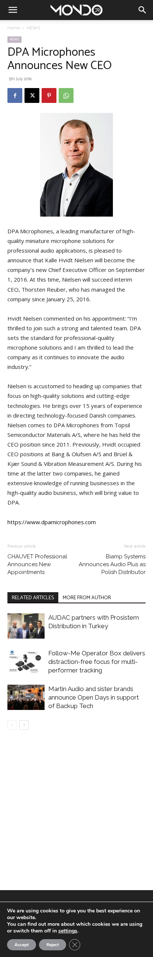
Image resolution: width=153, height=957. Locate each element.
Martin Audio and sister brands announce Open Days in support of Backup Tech (93, 697)
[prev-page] (12, 725)
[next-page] (24, 725)
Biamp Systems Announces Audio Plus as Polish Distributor (112, 564)
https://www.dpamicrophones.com (51, 522)
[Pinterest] (49, 95)
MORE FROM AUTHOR (87, 598)
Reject (52, 945)
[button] (13, 10)
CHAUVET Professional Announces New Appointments (37, 564)
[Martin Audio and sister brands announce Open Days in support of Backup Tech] (26, 697)
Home (13, 27)
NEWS (33, 27)
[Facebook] (14, 95)
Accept (21, 945)
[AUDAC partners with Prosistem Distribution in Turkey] (26, 626)
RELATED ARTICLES (33, 598)
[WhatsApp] (66, 95)
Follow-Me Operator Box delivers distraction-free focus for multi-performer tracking (96, 661)
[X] (32, 95)
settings (67, 931)
